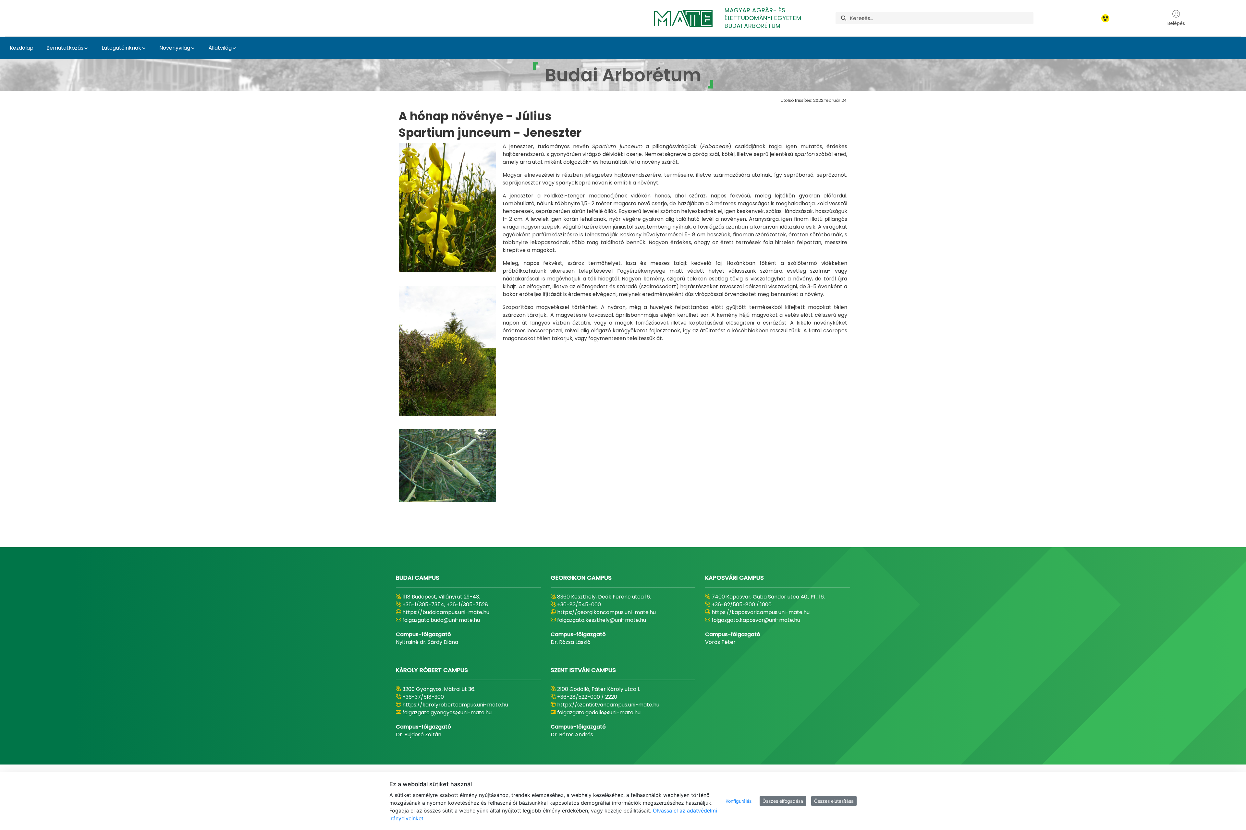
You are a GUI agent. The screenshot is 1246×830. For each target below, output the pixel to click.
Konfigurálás (738, 801)
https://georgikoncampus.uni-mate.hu (606, 612)
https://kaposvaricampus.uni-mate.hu (761, 612)
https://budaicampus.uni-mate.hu (445, 612)
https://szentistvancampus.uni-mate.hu (608, 704)
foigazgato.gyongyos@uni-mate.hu (447, 712)
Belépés (1176, 23)
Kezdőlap (21, 48)
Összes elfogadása (783, 801)
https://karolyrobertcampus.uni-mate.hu (455, 704)
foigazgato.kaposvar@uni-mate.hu (756, 620)
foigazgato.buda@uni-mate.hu (441, 620)
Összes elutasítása (834, 801)
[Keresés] (843, 18)
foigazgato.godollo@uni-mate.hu (599, 712)
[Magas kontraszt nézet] (1105, 18)
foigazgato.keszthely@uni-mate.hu (601, 620)
